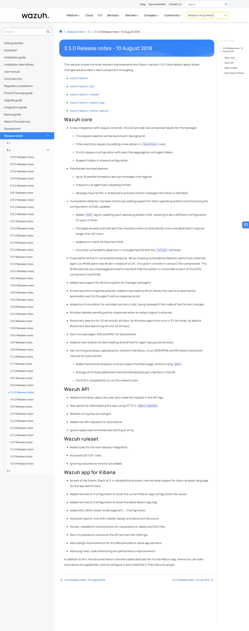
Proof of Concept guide (18, 93)
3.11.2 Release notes (21, 250)
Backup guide (12, 114)
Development (12, 129)
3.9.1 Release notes (21, 321)
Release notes (26, 135)
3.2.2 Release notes (21, 435)
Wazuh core (229, 57)
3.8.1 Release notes (21, 342)
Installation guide (15, 57)
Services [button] (112, 15)
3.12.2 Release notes (22, 214)
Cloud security (13, 79)
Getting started (13, 43)
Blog (142, 4)
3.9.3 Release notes (21, 307)
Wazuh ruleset (230, 68)
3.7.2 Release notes (21, 356)
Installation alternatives (19, 64)
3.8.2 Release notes (21, 335)
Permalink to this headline (154, 48)
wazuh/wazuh (79, 78)
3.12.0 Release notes (22, 228)
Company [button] (150, 15)
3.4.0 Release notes (21, 399)
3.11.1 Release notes (21, 257)
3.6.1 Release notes (21, 378)
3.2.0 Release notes (21, 449)
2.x (8, 470)
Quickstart (10, 50)
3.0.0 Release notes (21, 463)
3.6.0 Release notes (21, 385)
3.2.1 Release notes (21, 442)
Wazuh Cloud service (17, 121)
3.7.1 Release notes (21, 364)
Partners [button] (131, 15)
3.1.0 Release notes (21, 456)
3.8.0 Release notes (21, 349)
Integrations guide (15, 107)
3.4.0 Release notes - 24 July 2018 (190, 579)
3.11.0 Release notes (21, 264)
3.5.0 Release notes (22, 392)
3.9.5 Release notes (21, 292)
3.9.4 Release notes (21, 299)
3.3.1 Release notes (21, 406)
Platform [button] (72, 15)
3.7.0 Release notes (21, 371)
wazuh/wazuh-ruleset (84, 94)
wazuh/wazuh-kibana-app (87, 102)
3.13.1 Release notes (21, 192)
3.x (27, 149)
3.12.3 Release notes (22, 207)
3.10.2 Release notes (22, 271)
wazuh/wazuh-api (82, 86)
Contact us (175, 4)
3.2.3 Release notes (21, 428)
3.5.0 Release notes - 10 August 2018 (233, 49)
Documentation (157, 4)
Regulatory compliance (18, 86)
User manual (12, 71)
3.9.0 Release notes (21, 328)
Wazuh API (229, 62)
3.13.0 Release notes (22, 200)
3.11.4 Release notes (21, 235)
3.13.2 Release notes (22, 185)
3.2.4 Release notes (21, 421)
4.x (8, 143)
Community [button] (172, 15)
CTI (100, 15)
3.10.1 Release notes (21, 278)
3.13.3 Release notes (22, 178)
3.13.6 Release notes (22, 157)
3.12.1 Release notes (21, 221)
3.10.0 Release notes (22, 285)
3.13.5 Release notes (22, 164)
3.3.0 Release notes (21, 413)
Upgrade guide (13, 100)
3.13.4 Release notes (22, 171)
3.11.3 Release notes (21, 242)
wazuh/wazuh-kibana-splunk (89, 111)
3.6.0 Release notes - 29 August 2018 (84, 579)
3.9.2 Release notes (21, 314)
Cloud (89, 15)
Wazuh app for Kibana (234, 73)
